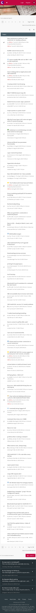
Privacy (24, 599)
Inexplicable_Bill (13, 410)
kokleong (12, 447)
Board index (13, 599)
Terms (29, 599)
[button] (23, 22)
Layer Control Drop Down (14, 153)
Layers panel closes (13, 465)
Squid (10, 276)
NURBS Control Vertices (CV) (15, 50)
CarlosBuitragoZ (13, 255)
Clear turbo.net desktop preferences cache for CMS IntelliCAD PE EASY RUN (19, 397)
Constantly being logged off (17, 408)
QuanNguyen (12, 176)
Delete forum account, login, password (18, 102)
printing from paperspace (14, 264)
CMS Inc (11, 42)
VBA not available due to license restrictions (20, 294)
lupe (10, 315)
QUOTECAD (16, 608)
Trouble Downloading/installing (16, 313)
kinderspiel (11, 227)
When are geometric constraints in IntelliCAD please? (17, 213)
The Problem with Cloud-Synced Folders (21, 183)
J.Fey (10, 206)
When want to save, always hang (16, 445)
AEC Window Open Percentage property (21, 482)
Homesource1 (12, 155)
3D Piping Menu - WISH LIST (15, 375)
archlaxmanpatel (13, 266)
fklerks (10, 366)
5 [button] (15, 22)
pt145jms (11, 146)
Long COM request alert (14, 474)
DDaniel (11, 458)
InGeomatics (12, 134)
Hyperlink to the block (13, 163)
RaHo (10, 537)
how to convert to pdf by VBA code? (17, 322)
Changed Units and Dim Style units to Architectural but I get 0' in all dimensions (19, 513)
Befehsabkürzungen (15, 234)
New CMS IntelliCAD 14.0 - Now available (19, 174)
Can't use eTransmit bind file (15, 332)
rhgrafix (11, 467)
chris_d (10, 112)
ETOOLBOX (9, 608)
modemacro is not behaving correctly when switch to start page (19, 130)
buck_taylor (11, 296)
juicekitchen (12, 95)
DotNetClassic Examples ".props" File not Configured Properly (19, 492)
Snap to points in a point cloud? (16, 110)
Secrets (12, 86)
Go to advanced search (6, 18)
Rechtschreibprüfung (13, 204)
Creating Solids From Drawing (16, 84)
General (29, 53)
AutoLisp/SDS (10, 135)
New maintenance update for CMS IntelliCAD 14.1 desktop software (17, 39)
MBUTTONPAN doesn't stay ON (16, 93)
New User (30, 86)
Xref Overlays (11, 274)
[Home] (2, 2)
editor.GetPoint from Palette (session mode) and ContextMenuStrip (20, 534)
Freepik (17, 610)
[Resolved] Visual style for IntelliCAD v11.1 (19, 504)
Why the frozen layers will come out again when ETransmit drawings (19, 120)
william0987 (11, 104)
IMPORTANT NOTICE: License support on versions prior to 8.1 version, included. (20, 353)
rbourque (11, 389)
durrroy (12, 306)
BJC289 (10, 527)
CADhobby (23, 608)
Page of (31, 22)
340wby (10, 439)
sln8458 (10, 377)
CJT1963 (11, 197)
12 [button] (19, 22)
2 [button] (5, 22)
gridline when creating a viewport (17, 437)
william (10, 53)
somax (10, 430)
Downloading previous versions (16, 253)
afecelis (11, 516)
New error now (11, 428)
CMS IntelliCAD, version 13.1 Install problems (20, 304)
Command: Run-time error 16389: (16, 419)
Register (28, 2)
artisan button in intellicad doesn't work (19, 364)
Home (6, 599)
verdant (11, 123)
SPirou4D (11, 216)
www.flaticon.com (26, 610)
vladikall (11, 165)
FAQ (19, 599)
